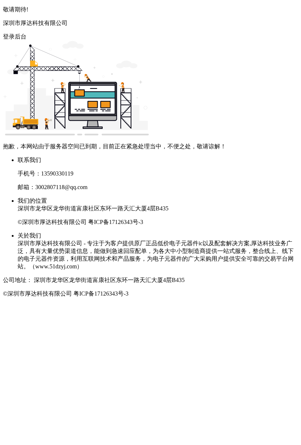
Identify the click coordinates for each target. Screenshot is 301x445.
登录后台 (14, 36)
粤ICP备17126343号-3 (115, 222)
